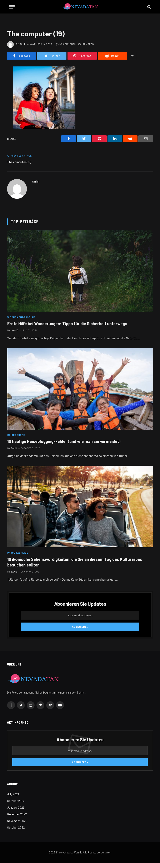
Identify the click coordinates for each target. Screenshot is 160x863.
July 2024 (13, 794)
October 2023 (16, 801)
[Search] (148, 6)
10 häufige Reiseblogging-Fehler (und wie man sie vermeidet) (63, 441)
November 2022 (17, 821)
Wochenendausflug (21, 317)
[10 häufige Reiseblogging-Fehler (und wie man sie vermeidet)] (80, 389)
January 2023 (15, 807)
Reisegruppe (16, 435)
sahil (23, 44)
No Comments (67, 44)
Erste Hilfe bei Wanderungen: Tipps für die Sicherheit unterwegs (67, 323)
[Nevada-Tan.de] (80, 6)
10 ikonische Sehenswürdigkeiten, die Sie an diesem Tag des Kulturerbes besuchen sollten (74, 562)
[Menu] (12, 6)
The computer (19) (19, 162)
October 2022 (16, 827)
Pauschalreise (17, 552)
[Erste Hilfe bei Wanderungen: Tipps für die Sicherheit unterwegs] (80, 271)
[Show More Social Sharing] (132, 56)
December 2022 (17, 814)
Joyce (15, 330)
